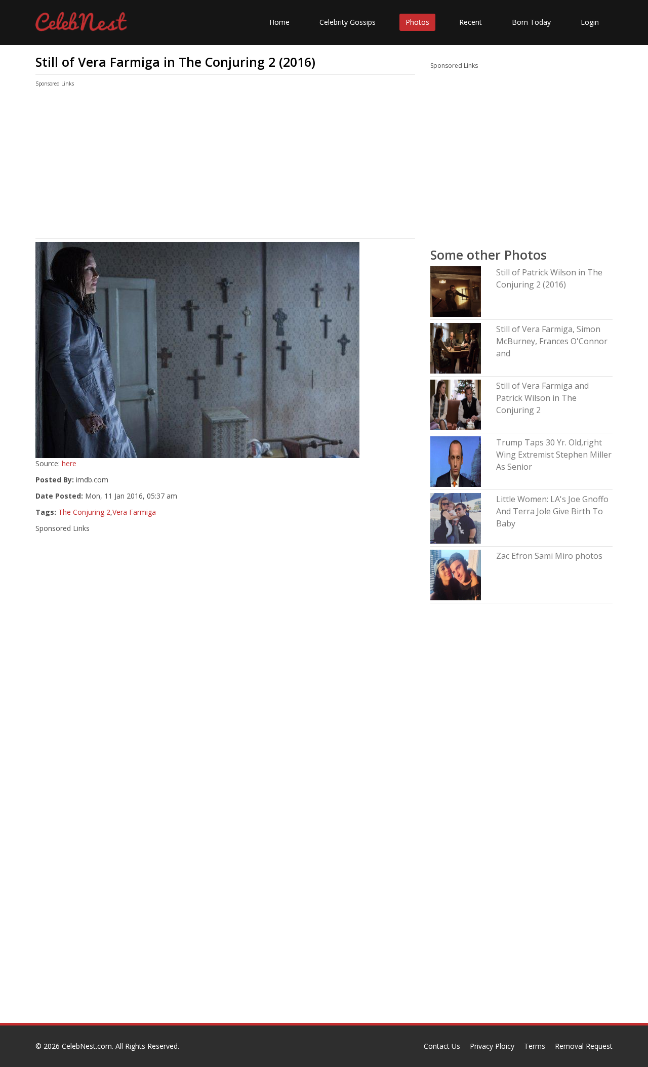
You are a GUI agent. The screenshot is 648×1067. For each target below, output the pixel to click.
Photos (417, 22)
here (69, 463)
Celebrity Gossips (347, 22)
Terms (534, 1046)
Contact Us (442, 1046)
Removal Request (584, 1046)
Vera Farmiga (134, 512)
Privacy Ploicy (492, 1046)
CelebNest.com (87, 1046)
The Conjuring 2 (84, 512)
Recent (470, 22)
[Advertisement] (225, 165)
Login (590, 22)
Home (279, 22)
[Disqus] (225, 893)
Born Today (531, 22)
